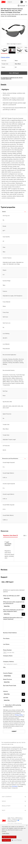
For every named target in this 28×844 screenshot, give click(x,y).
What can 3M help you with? (11, 595)
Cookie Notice (5, 833)
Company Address (8, 661)
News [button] (4, 801)
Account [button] (22, 5)
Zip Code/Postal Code (9, 685)
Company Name (7, 655)
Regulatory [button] (6, 806)
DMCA (9, 819)
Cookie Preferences (12, 821)
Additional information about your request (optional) (13, 618)
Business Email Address (10, 632)
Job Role (5, 697)
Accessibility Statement (17, 819)
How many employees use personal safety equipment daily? (13, 610)
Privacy (12, 817)
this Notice (15, 786)
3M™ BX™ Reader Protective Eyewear (8, 544)
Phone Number (7, 650)
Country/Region (7, 673)
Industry (5, 691)
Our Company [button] (7, 796)
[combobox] (5, 652)
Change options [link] (5, 57)
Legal (9, 817)
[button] (17, 840)
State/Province (7, 679)
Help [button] (3, 810)
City (4, 667)
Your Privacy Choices (12, 820)
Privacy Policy (19, 715)
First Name (6, 638)
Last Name (6, 644)
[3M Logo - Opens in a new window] (3, 2)
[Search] (22, 2)
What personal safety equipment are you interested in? (13, 602)
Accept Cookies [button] (6, 840)
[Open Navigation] (26, 2)
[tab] (10, 535)
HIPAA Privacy (18, 817)
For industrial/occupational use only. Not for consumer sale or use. (12, 78)
